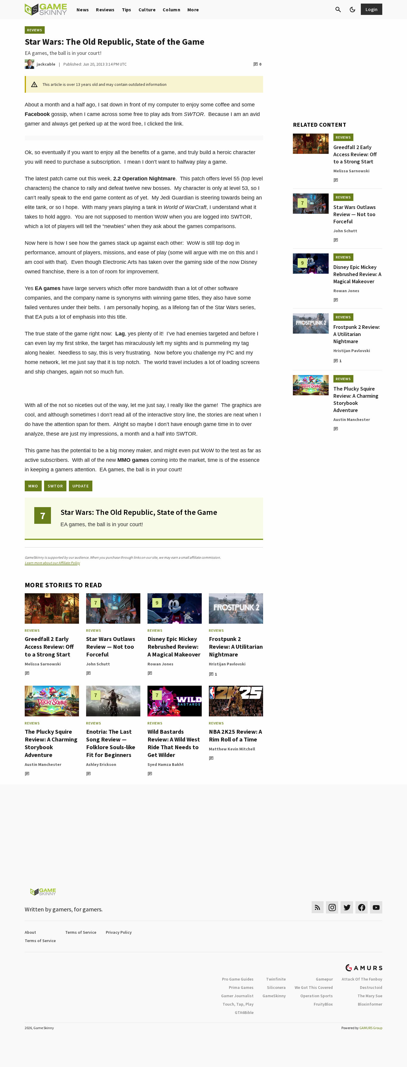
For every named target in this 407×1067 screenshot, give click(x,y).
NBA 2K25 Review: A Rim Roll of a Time (235, 735)
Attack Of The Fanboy (362, 979)
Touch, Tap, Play (238, 1004)
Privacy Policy (119, 932)
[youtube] (376, 907)
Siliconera (276, 987)
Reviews (105, 10)
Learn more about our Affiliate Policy (52, 562)
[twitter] (347, 907)
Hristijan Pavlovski (227, 664)
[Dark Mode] (352, 10)
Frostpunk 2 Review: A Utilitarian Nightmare (236, 646)
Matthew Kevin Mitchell (232, 749)
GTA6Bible (244, 1012)
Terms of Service (80, 932)
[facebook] (361, 907)
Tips (126, 10)
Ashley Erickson (101, 764)
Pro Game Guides (238, 979)
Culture (147, 10)
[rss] (318, 907)
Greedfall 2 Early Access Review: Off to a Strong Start (49, 646)
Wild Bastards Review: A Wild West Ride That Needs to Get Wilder (173, 743)
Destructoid (371, 987)
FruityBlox (323, 1004)
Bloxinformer (370, 1004)
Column (171, 10)
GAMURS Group (370, 1028)
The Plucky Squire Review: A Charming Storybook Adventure (51, 743)
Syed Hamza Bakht (165, 764)
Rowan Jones (160, 664)
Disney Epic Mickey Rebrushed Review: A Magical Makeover (174, 646)
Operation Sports (316, 995)
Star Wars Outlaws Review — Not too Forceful (110, 646)
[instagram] (332, 907)
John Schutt (98, 664)
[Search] (338, 10)
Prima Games (241, 987)
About (30, 932)
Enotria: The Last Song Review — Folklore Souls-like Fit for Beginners (110, 743)
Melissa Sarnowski (43, 664)
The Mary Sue (370, 995)
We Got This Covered (314, 987)
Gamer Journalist (237, 995)
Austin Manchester (43, 764)
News (83, 10)
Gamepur (324, 979)
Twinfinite (276, 979)
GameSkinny (274, 995)
